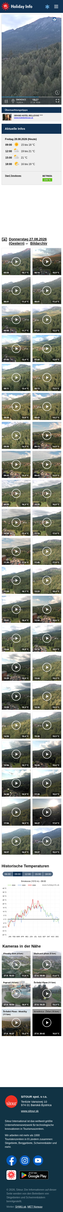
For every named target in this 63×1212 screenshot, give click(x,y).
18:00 (48, 874)
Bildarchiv (38, 243)
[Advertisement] (31, 208)
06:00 (7, 874)
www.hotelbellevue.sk (23, 118)
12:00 (28, 874)
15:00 (38, 874)
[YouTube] (38, 1160)
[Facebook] (11, 1160)
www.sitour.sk (30, 1111)
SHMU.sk (20, 1206)
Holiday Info (14, 4)
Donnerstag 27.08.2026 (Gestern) (28, 241)
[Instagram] (25, 1160)
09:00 (18, 874)
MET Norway (34, 1206)
